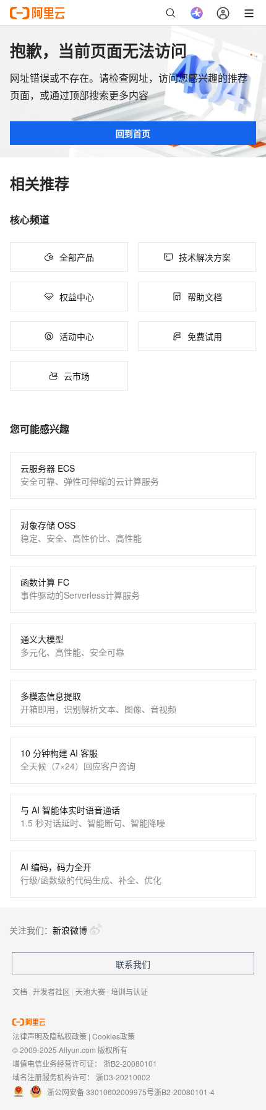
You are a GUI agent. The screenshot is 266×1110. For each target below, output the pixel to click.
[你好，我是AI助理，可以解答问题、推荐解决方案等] (197, 13)
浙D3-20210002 (123, 1077)
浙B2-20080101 (130, 1063)
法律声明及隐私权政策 (49, 1036)
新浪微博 (70, 930)
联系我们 (133, 964)
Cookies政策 (113, 1036)
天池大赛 (90, 991)
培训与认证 (129, 991)
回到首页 (133, 133)
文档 (19, 991)
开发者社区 (51, 991)
